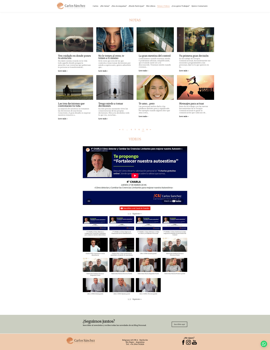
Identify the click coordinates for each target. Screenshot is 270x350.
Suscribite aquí (179, 324)
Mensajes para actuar (191, 103)
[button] (137, 213)
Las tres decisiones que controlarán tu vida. (71, 104)
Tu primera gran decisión (194, 56)
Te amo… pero (147, 103)
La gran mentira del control (155, 56)
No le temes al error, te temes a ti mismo (111, 57)
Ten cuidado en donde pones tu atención (74, 57)
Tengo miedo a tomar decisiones (110, 104)
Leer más (62, 71)
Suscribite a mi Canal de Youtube (136, 208)
